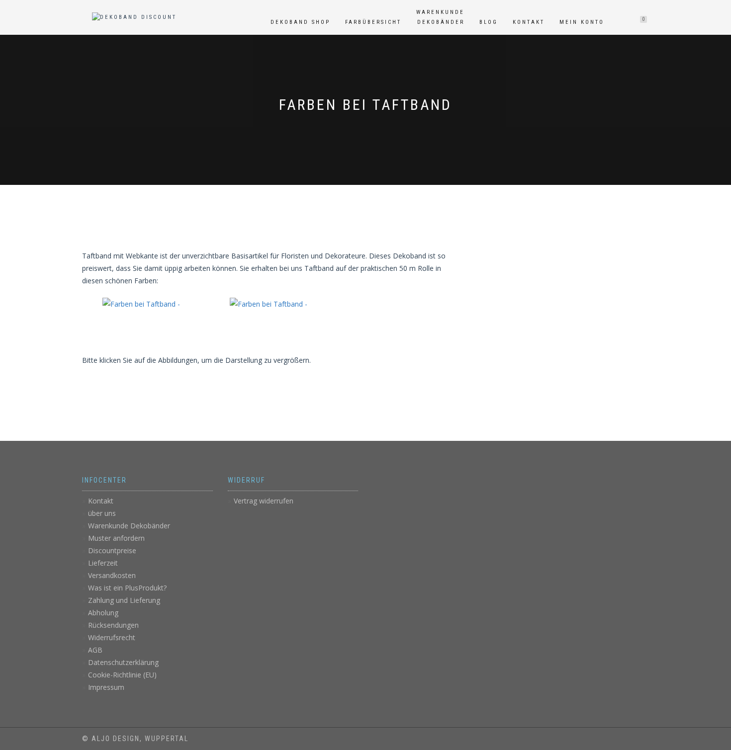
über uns (102, 513)
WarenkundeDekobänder (440, 17)
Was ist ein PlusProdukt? (127, 587)
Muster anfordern (116, 538)
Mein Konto (581, 22)
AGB (95, 650)
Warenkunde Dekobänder (129, 525)
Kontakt (529, 22)
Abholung (103, 612)
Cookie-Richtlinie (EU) (122, 674)
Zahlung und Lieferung (124, 600)
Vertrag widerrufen (263, 500)
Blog (488, 22)
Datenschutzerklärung (123, 662)
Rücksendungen (113, 625)
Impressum (106, 687)
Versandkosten (112, 575)
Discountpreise (112, 550)
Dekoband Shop (300, 22)
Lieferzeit (103, 563)
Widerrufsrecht (111, 637)
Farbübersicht (373, 22)
